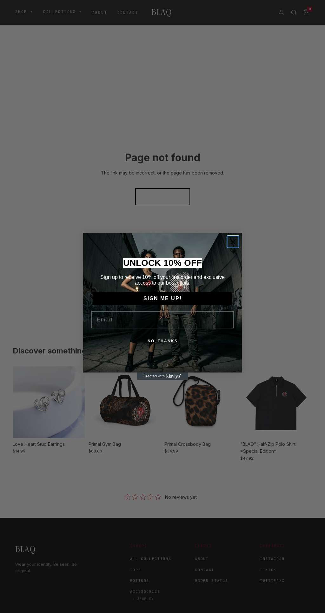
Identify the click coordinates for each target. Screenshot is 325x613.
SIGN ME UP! (162, 298)
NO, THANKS (163, 341)
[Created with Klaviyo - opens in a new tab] (162, 376)
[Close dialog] (233, 241)
